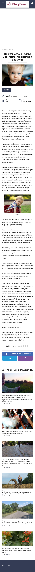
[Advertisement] (17, 27)
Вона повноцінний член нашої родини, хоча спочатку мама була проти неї (17, 432)
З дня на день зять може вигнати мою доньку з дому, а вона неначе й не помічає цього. (16, 550)
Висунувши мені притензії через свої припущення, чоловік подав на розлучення (16, 492)
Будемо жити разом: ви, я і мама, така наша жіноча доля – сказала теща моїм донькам (17, 522)
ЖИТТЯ (6, 90)
